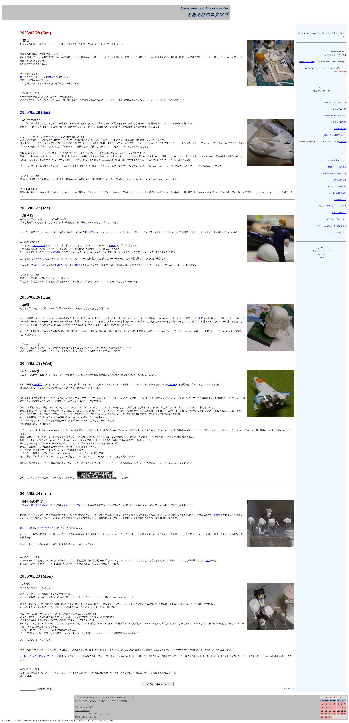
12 (338, 707)
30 (326, 717)
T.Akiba (321, 257)
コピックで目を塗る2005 (336, 186)
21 (345, 711)
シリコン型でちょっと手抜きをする (331, 226)
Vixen (112, 245)
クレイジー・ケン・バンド (77, 505)
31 (330, 717)
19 (338, 711)
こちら (131, 697)
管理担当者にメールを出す (86, 717)
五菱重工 (37, 384)
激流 (91, 232)
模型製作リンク (340, 200)
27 (342, 714)
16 (326, 711)
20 (342, 711)
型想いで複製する (339, 213)
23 (326, 714)
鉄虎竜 (30, 80)
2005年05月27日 (61, 265)
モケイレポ (303, 68)
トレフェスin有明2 (338, 122)
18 (334, 711)
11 (334, 707)
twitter (314, 33)
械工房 (23, 77)
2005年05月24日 (48, 527)
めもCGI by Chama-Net (321, 251)
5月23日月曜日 (55, 656)
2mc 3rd (172, 384)
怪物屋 (50, 77)
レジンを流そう (340, 232)
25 (334, 714)
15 (322, 711)
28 (345, 714)
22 (322, 714)
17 (330, 711)
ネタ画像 (216, 514)
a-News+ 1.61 (289, 688)
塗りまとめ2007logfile (337, 193)
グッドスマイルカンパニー (72, 258)
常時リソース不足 (306, 62)
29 (322, 717)
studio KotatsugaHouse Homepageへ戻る (92, 714)
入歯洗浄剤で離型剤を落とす (334, 173)
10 (330, 707)
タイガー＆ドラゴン (36, 505)
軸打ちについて (340, 180)
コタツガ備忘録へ (82, 711)
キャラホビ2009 (340, 129)
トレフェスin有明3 (338, 109)
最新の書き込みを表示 (84, 707)
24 (330, 714)
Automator (49, 136)
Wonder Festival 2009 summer (335, 135)
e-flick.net (38, 258)
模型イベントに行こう (337, 167)
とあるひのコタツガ (207, 14)
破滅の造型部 (54, 252)
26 (338, 714)
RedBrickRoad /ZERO (31, 656)
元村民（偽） (39, 265)
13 (342, 707)
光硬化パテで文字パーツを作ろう (332, 206)
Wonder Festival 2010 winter (335, 115)
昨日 (201, 318)
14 (345, 707)
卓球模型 (76, 265)
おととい (24, 318)
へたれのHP (39, 245)
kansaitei (43, 649)
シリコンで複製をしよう (336, 219)
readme (120, 701)
